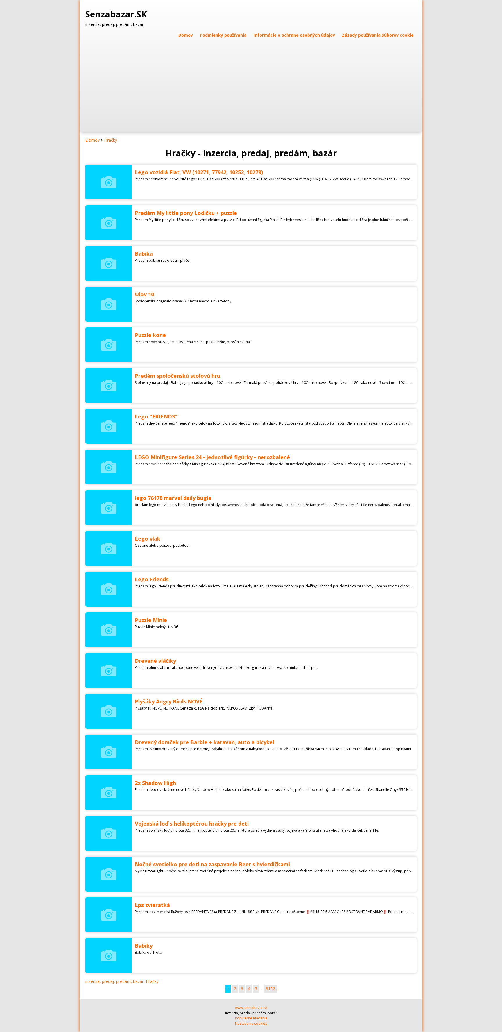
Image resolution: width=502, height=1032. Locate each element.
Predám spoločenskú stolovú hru (177, 375)
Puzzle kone (150, 334)
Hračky (110, 140)
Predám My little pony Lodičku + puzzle (186, 212)
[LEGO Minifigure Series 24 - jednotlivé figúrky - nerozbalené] (108, 467)
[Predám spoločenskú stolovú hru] (108, 385)
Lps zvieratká (152, 904)
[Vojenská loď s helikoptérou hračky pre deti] (108, 833)
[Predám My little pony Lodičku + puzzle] (108, 222)
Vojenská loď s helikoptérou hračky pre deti (192, 823)
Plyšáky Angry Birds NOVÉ (169, 701)
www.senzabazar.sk (251, 1007)
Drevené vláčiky (155, 660)
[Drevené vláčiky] (108, 670)
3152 (270, 988)
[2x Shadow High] (108, 792)
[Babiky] (108, 955)
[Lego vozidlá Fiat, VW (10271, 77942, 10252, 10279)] (108, 182)
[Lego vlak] (108, 548)
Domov (185, 35)
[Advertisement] (251, 82)
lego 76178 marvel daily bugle (173, 497)
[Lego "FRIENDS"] (108, 426)
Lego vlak (147, 538)
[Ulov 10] (108, 304)
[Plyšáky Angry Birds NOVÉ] (108, 711)
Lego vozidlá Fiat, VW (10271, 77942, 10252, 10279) (199, 172)
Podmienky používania (223, 35)
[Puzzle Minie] (108, 629)
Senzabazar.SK (117, 14)
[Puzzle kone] (108, 344)
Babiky (144, 945)
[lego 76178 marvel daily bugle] (108, 507)
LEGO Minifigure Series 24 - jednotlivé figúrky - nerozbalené (212, 457)
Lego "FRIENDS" (156, 416)
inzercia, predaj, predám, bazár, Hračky (122, 981)
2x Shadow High (155, 782)
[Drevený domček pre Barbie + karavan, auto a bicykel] (108, 752)
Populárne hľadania (251, 1018)
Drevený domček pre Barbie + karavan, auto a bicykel (204, 742)
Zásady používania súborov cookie (378, 35)
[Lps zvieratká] (108, 914)
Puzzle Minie (151, 619)
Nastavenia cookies (251, 1023)
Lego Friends (151, 579)
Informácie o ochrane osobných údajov (294, 35)
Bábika (144, 253)
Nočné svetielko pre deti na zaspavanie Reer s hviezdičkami (212, 864)
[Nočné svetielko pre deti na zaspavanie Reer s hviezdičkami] (108, 874)
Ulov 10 (144, 294)
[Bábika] (108, 263)
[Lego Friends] (108, 589)
